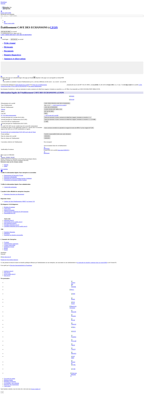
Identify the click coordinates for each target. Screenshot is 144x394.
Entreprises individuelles (10, 177)
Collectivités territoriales (10, 187)
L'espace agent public (9, 245)
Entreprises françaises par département (14, 194)
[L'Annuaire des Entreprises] (6, 9)
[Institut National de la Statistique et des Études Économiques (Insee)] (72, 97)
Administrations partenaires (11, 243)
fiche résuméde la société (22, 84)
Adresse (3, 109)
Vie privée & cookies (9, 378)
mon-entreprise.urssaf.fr (10, 223)
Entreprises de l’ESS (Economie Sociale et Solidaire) (18, 178)
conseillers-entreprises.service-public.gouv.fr (15, 226)
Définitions (7, 233)
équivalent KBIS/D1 (63, 150)
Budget (6, 248)
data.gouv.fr (7, 275)
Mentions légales (8, 380)
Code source (7, 208)
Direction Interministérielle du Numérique (21, 265)
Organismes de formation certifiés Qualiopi (15, 180)
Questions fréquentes (9, 232)
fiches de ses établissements (39, 84)
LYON (54, 27)
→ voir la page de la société (58, 105)
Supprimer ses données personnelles (13, 235)
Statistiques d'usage (9, 246)
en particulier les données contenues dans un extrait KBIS (92, 262)
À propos (6, 242)
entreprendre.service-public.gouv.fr (13, 222)
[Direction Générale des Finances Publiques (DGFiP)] (72, 100)
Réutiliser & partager (9, 207)
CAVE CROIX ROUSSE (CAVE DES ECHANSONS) (16, 34)
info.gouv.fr (7, 272)
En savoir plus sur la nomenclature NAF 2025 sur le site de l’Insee (18, 132)
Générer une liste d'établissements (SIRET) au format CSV (19, 201)
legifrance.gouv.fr (8, 271)
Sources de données (9, 210)
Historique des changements (11, 384)
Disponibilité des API (9, 213)
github (5, 166)
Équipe (6, 249)
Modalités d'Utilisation (10, 381)
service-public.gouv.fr (9, 274)
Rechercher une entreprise (7, 14)
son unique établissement (34, 86)
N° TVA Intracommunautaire (8, 115)
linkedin (6, 164)
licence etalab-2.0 (35, 389)
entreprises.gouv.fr (9, 220)
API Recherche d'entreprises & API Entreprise (16, 211)
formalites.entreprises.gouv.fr (11, 225)
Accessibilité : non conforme (11, 383)
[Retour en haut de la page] (2, 392)
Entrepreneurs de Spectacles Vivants (13, 175)
